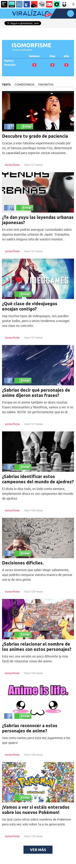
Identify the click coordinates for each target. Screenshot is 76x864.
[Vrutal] (49, 4)
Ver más (38, 850)
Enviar (27, 126)
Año (66, 56)
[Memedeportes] (19, 4)
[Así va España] (34, 4)
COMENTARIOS (24, 84)
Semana (34, 56)
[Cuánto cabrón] (42, 4)
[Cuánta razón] (12, 4)
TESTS (6, 84)
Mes (52, 56)
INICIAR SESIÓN (70, 13)
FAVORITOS (45, 84)
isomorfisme (12, 164)
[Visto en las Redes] (27, 4)
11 (11, 126)
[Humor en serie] (64, 4)
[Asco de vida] (4, 4)
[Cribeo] (57, 4)
